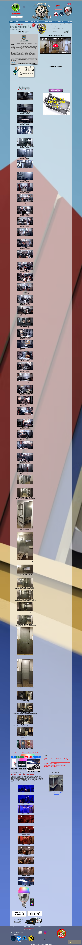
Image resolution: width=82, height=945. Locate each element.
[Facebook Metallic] (40, 932)
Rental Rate (27, 67)
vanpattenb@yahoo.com (19, 923)
